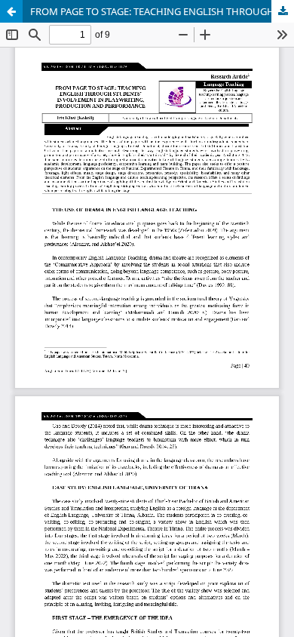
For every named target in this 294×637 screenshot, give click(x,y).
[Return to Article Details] (11, 11)
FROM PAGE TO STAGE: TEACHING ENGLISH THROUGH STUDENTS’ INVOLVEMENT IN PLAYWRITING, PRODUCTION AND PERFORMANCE (162, 11)
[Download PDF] (282, 11)
